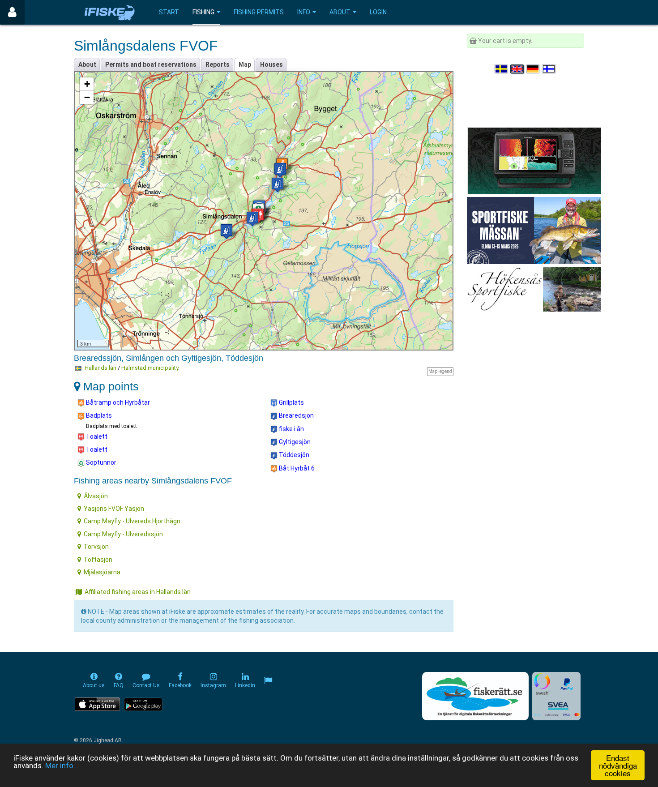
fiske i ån (291, 428)
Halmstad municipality (149, 367)
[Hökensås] (534, 288)
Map (245, 64)
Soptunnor (100, 462)
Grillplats (291, 402)
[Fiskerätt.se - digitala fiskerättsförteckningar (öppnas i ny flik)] (475, 696)
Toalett (96, 436)
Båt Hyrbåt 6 (296, 468)
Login (378, 12)
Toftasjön (98, 559)
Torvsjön (96, 546)
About (339, 12)
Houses (271, 64)
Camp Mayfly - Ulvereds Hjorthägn (132, 521)
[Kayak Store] (534, 160)
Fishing (203, 12)
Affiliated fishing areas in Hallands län (138, 591)
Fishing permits (259, 12)
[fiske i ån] (226, 231)
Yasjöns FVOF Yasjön (114, 508)
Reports (217, 64)
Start (169, 12)
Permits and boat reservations (151, 64)
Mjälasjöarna (102, 572)
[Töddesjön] (277, 184)
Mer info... (62, 765)
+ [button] (87, 84)
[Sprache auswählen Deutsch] (534, 69)
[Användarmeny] (12, 12)
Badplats (98, 415)
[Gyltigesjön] (280, 170)
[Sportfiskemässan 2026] (534, 230)
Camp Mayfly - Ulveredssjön (123, 534)
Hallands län (100, 367)
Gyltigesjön (294, 441)
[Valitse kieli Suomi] (549, 69)
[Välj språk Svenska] (502, 69)
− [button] (87, 97)
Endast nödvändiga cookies (618, 765)
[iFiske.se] (109, 12)
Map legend (440, 371)
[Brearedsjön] (252, 218)
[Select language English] (517, 69)
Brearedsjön (296, 415)
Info (303, 12)
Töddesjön (293, 454)
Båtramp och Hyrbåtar (117, 402)
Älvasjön (96, 496)
